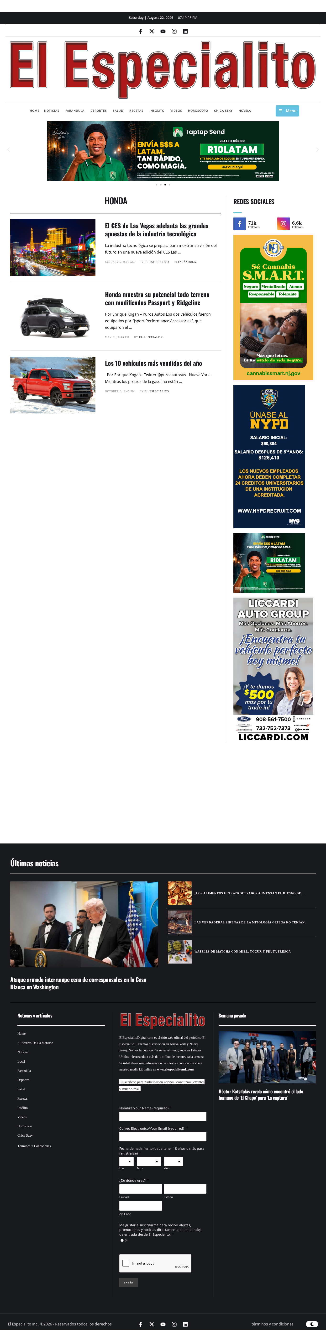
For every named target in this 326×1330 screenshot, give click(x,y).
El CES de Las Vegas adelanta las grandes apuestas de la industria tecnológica (156, 229)
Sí (126, 1240)
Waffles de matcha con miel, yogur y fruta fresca (243, 951)
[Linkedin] (185, 31)
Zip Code (125, 1214)
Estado (168, 1197)
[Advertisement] (148, 795)
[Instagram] (174, 31)
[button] (8, 150)
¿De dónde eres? (132, 1180)
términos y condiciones (273, 1324)
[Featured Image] (84, 924)
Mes (140, 1168)
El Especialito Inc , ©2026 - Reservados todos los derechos (60, 1324)
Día (121, 1168)
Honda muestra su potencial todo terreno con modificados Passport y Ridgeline (157, 298)
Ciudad (124, 1197)
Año (166, 1168)
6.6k (297, 223)
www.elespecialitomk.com (175, 1069)
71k (252, 223)
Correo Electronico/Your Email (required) (152, 1128)
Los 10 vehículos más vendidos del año (153, 363)
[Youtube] (163, 31)
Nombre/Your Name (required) (143, 1108)
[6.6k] (283, 223)
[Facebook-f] (140, 31)
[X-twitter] (151, 31)
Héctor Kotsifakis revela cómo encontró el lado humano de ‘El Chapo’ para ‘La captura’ (261, 1094)
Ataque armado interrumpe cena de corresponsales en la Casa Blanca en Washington (78, 983)
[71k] (239, 223)
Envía (128, 1282)
